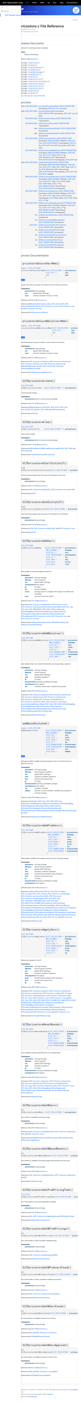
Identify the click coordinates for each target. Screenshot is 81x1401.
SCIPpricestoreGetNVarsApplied (51, 245)
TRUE (73, 489)
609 (33, 1128)
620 (33, 1171)
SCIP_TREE (60, 167)
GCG (54, 3)
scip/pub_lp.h (34, 70)
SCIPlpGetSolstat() (51, 908)
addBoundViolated (45, 162)
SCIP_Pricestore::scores (49, 306)
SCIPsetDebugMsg (27, 611)
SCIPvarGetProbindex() (42, 1009)
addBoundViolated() (38, 622)
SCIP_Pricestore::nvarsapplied (60, 998)
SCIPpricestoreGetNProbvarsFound (52, 235)
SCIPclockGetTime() (67, 1216)
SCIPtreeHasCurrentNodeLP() (65, 912)
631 (33, 1212)
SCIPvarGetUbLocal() (56, 614)
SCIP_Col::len (48, 891)
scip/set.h (33, 77)
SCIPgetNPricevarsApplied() (40, 1375)
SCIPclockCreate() (58, 409)
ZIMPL (42, 3)
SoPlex (34, 3)
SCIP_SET (52, 108)
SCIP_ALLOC (55, 304)
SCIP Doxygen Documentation (16, 15)
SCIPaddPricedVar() (58, 622)
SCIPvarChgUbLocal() (43, 709)
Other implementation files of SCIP (29, 31)
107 (33, 403)
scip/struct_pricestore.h (39, 81)
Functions (75, 20)
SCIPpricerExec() (64, 1138)
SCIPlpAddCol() (26, 1002)
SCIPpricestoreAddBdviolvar (49, 150)
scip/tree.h (33, 91)
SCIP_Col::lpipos (59, 891)
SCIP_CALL (64, 407)
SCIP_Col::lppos (26, 894)
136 (33, 444)
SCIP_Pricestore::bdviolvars (39, 361)
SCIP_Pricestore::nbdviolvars (31, 702)
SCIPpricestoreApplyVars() (30, 1140)
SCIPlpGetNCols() (38, 908)
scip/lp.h (32, 65)
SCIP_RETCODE (31, 106)
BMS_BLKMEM (53, 141)
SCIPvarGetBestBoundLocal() (51, 808)
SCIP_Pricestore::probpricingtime (32, 898)
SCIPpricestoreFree (46, 123)
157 (33, 486)
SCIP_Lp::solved (41, 917)
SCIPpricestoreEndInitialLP (48, 133)
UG (49, 3)
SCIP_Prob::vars (66, 917)
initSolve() (34, 413)
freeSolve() (50, 454)
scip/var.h (33, 93)
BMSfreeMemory (35, 448)
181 (33, 601)
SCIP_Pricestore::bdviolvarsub (54, 364)
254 (33, 691)
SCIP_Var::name (26, 1086)
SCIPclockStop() (59, 903)
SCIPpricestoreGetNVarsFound (50, 240)
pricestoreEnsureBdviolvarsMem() (33, 704)
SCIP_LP (73, 143)
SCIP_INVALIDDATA (35, 609)
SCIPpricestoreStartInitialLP (49, 128)
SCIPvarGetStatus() (68, 915)
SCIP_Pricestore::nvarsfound (31, 607)
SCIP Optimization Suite (13, 3)
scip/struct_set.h (36, 86)
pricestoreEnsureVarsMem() (52, 607)
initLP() (33, 493)
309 (33, 797)
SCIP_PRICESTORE (67, 106)
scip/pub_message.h (36, 72)
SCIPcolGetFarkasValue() (29, 905)
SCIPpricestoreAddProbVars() (31, 625)
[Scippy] (76, 10)
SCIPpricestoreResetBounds (49, 203)
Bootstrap (33, 1397)
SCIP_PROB (60, 181)
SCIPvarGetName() (42, 614)
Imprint (50, 1394)
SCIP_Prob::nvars (55, 896)
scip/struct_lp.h (35, 79)
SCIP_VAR (45, 145)
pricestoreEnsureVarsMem (48, 106)
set (58, 108)
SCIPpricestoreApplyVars (48, 191)
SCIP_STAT (47, 155)
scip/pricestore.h (36, 67)
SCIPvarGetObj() (55, 810)
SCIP (27, 3)
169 (33, 524)
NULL (49, 304)
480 (33, 987)
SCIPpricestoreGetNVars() (54, 1002)
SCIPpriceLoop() (36, 921)
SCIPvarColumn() (54, 1007)
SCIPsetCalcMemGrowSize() (30, 306)
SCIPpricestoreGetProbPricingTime (52, 225)
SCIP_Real (58, 145)
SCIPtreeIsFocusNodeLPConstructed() (34, 1007)
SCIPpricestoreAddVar (47, 138)
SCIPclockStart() (47, 903)
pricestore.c (34, 59)
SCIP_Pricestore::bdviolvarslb (59, 361)
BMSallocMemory (35, 407)
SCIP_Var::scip (67, 607)
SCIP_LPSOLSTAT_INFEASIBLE (31, 901)
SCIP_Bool (71, 145)
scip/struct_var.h (36, 88)
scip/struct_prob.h (36, 84)
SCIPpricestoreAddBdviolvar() (41, 372)
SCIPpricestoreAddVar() (39, 312)
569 (33, 1077)
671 (33, 1368)
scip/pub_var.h (34, 74)
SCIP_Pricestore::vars (67, 306)
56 (33, 300)
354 (33, 887)
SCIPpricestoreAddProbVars (49, 177)
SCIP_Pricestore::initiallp (37, 489)
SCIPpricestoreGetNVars (48, 215)
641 (33, 1251)
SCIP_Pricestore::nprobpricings (59, 894)
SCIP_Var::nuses (26, 998)
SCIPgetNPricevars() (38, 1138)
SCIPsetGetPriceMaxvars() (43, 611)
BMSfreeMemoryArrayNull (50, 448)
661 (33, 1329)
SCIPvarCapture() (59, 611)
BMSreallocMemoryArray (38, 304)
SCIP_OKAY (64, 304)
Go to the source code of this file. (32, 96)
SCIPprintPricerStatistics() (40, 1220)
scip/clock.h (34, 63)
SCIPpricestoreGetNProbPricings (51, 230)
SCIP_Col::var (52, 917)
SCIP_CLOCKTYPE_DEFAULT (30, 409)
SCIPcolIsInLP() (26, 908)
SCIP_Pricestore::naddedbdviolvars (51, 699)
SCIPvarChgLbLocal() (28, 709)
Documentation (72, 3)
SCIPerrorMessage (57, 609)
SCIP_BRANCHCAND (46, 157)
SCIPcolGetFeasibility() (47, 905)
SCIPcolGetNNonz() (63, 905)
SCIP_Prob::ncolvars (39, 894)
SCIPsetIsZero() (55, 806)
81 (33, 358)
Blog (61, 3)
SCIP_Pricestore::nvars (59, 489)
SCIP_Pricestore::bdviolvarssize (32, 364)
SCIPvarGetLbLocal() (28, 614)
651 (33, 1290)
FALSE (44, 407)
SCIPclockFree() (26, 451)
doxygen (74, 1390)
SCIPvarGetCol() (26, 915)
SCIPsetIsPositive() (42, 706)
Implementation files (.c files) (27, 29)
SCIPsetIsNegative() (28, 706)
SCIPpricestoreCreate (46, 118)
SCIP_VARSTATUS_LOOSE (66, 1000)
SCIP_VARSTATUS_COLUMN (30, 903)
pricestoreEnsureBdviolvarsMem (51, 111)
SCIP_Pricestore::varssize (33, 308)
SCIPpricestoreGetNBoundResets (51, 220)
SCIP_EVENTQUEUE (50, 143)
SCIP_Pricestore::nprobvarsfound (33, 896)
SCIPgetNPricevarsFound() (40, 1336)
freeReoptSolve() (37, 454)
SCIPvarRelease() (27, 616)
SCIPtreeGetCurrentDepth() (30, 808)
